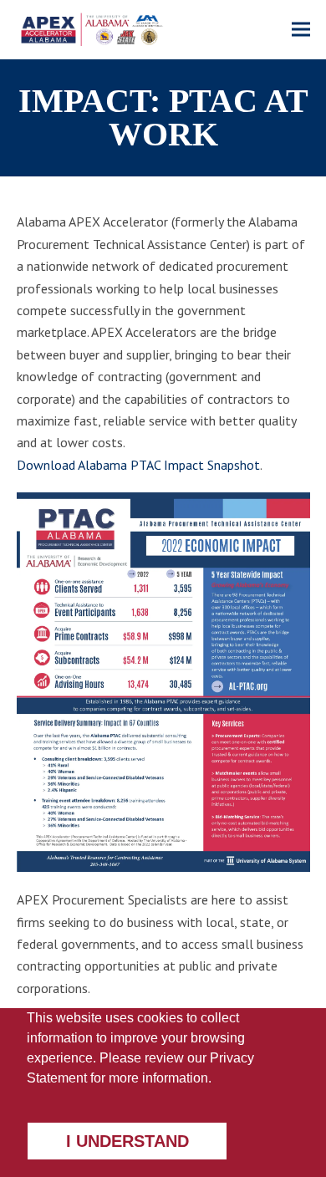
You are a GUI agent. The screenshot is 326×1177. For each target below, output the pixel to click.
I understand (127, 1141)
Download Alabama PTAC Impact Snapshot (138, 464)
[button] (301, 30)
